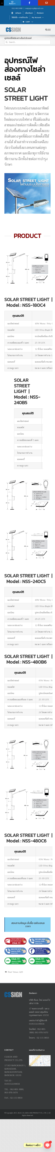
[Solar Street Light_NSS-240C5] (27, 522)
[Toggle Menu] (49, 30)
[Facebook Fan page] (29, 3)
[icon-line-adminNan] (39, 958)
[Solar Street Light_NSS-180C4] (27, 245)
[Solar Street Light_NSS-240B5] (27, 473)
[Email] (46, 3)
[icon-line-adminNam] (15, 958)
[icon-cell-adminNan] (15, 948)
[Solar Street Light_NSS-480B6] (27, 732)
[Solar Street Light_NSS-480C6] (27, 781)
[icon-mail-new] (15, 938)
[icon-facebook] (39, 948)
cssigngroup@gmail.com (34, 8)
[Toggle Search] (46, 30)
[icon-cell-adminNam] (39, 938)
